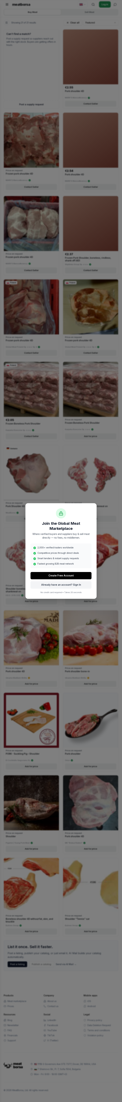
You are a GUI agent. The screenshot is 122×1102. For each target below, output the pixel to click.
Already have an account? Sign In (61, 584)
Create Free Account (61, 575)
